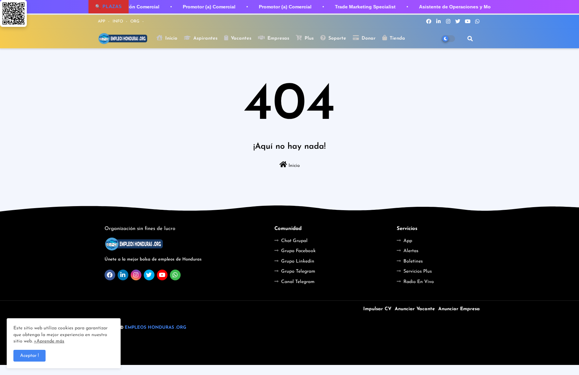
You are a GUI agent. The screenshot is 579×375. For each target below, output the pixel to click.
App (407, 240)
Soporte (336, 38)
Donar (368, 38)
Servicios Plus (417, 271)
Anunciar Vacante (415, 309)
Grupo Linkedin (297, 261)
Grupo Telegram (298, 271)
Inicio (170, 38)
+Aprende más (49, 341)
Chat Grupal (294, 240)
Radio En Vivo (418, 281)
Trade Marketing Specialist (364, 6)
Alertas (411, 250)
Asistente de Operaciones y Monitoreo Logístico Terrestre (484, 6)
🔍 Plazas (108, 6)
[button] (470, 38)
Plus (308, 38)
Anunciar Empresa (459, 309)
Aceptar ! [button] (29, 355)
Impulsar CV (377, 309)
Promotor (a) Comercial (208, 6)
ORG (135, 21)
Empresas (277, 38)
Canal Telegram (298, 281)
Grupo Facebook (298, 250)
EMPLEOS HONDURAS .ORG (155, 327)
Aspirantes (204, 38)
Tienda (396, 38)
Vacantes (240, 38)
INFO (118, 21)
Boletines (413, 261)
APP (102, 21)
